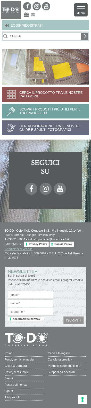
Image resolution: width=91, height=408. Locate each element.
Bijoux (9, 391)
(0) (33, 14)
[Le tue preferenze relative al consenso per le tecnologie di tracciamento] (82, 399)
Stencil (9, 378)
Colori (9, 353)
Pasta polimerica (16, 384)
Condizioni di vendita (19, 249)
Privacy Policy (38, 244)
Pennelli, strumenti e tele (64, 366)
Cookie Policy (63, 244)
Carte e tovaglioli (59, 353)
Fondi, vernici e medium (20, 359)
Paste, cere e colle (17, 372)
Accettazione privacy (26, 319)
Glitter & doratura (16, 366)
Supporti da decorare (62, 372)
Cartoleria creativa (60, 359)
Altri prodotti (12, 397)
